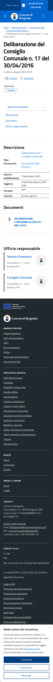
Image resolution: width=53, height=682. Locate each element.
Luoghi (7, 490)
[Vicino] (50, 627)
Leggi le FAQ (9, 584)
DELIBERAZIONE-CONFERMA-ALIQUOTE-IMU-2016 (28, 222)
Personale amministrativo (16, 357)
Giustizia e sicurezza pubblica (18, 415)
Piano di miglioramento (15, 622)
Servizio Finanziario (19, 256)
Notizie (7, 469)
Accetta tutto (26, 659)
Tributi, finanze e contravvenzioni (19, 434)
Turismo (7, 439)
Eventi (7, 485)
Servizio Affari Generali (15, 523)
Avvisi (6, 460)
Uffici (6, 343)
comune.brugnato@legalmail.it (23, 531)
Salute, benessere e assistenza (19, 429)
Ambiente (8, 382)
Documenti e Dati (12, 361)
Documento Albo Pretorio (30, 165)
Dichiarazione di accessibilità (17, 617)
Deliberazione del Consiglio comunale (32, 154)
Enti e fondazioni (12, 347)
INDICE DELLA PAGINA (18, 106)
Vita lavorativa (11, 444)
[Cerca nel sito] (43, 16)
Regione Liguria (12, 5)
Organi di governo (12, 333)
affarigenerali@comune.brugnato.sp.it (28, 527)
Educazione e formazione (16, 411)
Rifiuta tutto (27, 675)
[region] (26, 653)
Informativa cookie (32, 648)
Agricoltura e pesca (13, 378)
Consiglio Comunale (19, 277)
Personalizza (26, 667)
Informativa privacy (13, 607)
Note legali (9, 612)
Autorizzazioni (11, 396)
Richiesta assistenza (14, 598)
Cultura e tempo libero (14, 406)
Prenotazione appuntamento (18, 589)
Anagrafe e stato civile (14, 387)
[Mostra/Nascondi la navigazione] (5, 16)
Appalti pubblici (11, 392)
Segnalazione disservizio (16, 593)
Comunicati (9, 465)
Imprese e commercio (14, 420)
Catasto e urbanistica (14, 401)
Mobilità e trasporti (13, 425)
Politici (7, 352)
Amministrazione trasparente (18, 603)
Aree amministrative (13, 338)
